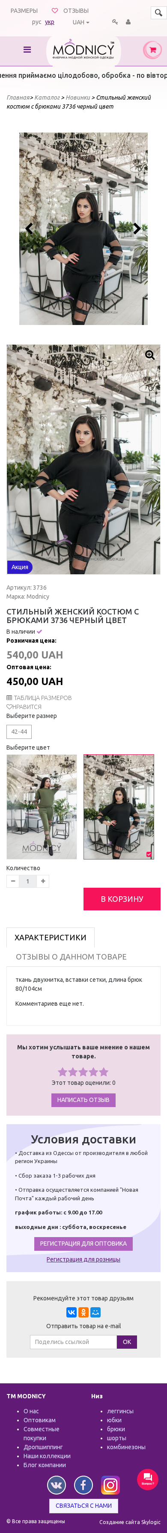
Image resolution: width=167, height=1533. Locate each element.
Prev (30, 229)
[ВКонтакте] (71, 1312)
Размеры (24, 10)
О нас (31, 1411)
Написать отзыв (83, 1099)
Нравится (27, 706)
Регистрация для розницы (83, 1259)
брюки (116, 1429)
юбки (114, 1420)
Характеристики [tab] (50, 937)
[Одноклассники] (83, 1312)
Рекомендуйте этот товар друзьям (83, 1298)
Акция (20, 567)
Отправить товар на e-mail (83, 1326)
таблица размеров (43, 697)
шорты (116, 1438)
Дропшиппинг (43, 1447)
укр (49, 21)
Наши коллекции (47, 1456)
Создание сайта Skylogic (130, 1522)
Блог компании (45, 1465)
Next (136, 229)
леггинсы (120, 1411)
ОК (127, 1341)
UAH (78, 22)
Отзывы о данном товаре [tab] (71, 956)
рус (37, 21)
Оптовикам (40, 1420)
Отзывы (76, 10)
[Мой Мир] (95, 1312)
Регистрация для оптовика (83, 1243)
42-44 (19, 731)
